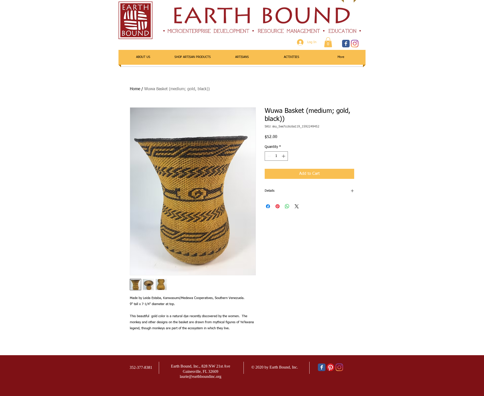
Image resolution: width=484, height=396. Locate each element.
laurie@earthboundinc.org (200, 376)
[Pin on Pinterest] (278, 206)
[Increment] (284, 156)
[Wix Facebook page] (346, 43)
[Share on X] (297, 206)
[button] (328, 42)
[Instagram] (354, 43)
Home (135, 89)
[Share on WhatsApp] (287, 206)
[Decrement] (268, 156)
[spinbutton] (276, 156)
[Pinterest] (330, 367)
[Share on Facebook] (268, 206)
